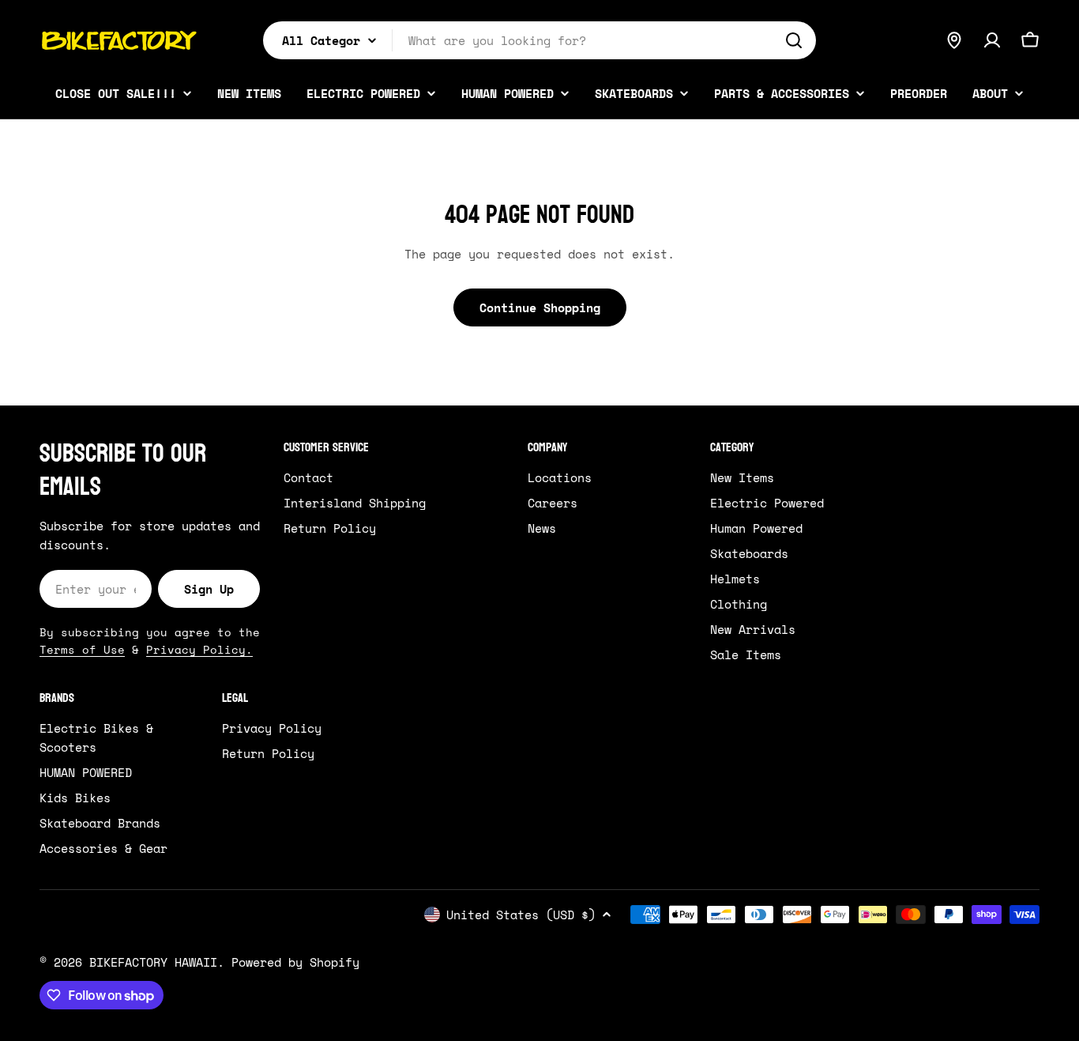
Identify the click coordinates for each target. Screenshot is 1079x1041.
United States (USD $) (521, 914)
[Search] (793, 40)
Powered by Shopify (295, 962)
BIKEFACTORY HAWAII (153, 962)
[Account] (992, 40)
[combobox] (539, 40)
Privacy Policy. (199, 649)
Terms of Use (82, 649)
